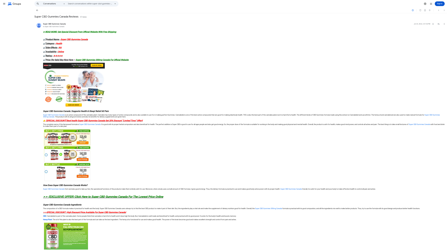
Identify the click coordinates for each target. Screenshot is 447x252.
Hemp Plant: (47, 219)
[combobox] (90, 3)
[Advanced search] (115, 3)
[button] (4, 4)
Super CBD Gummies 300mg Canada (268, 208)
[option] (54, 3)
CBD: (45, 216)
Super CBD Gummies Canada (53, 115)
